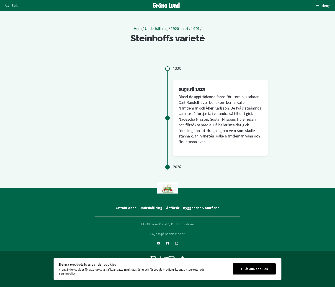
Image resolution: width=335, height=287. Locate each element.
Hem (138, 28)
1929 (195, 28)
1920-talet (179, 28)
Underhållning (156, 28)
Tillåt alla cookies (254, 269)
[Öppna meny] (322, 5)
